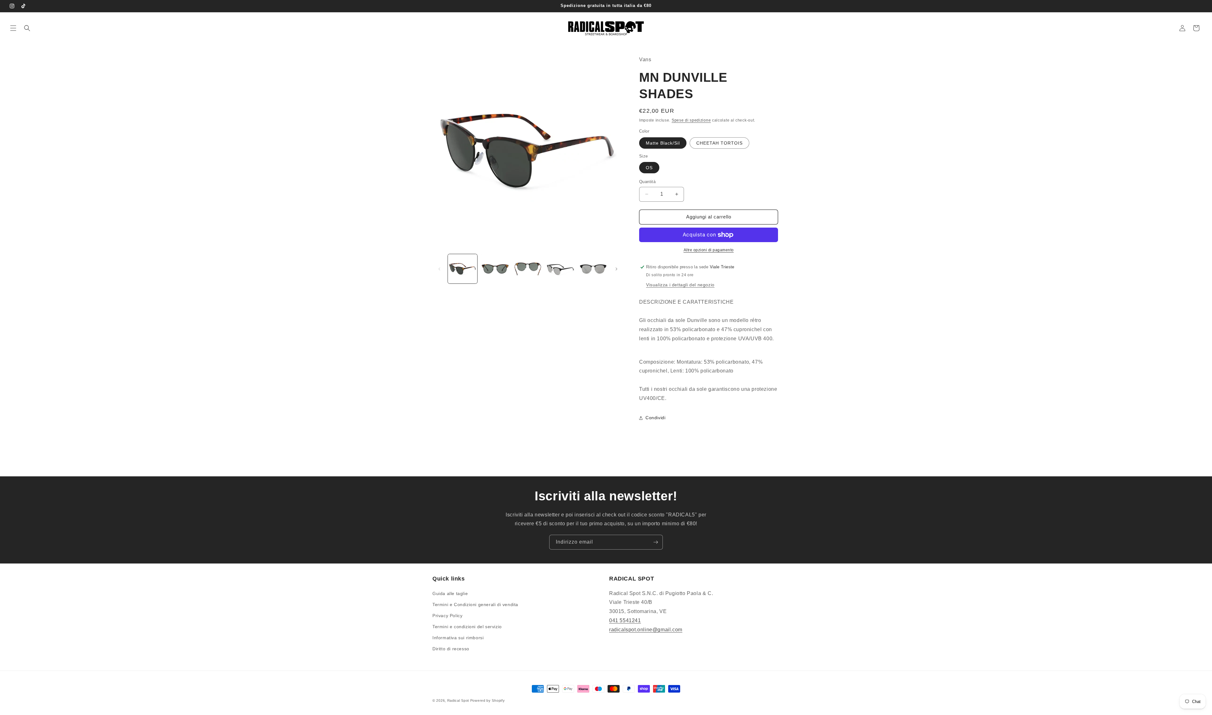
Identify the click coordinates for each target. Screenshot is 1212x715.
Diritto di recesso (450, 648)
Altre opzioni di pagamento (709, 250)
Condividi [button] (655, 417)
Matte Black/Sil (663, 143)
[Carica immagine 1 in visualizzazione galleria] (462, 268)
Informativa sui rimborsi (458, 637)
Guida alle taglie (450, 593)
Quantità (647, 181)
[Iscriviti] (655, 542)
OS (649, 167)
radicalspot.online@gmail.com (645, 629)
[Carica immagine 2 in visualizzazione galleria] (495, 268)
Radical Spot (458, 700)
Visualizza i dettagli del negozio (680, 284)
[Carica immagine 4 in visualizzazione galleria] (560, 268)
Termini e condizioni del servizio (467, 626)
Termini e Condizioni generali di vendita (475, 604)
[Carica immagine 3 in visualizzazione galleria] (528, 268)
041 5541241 (625, 620)
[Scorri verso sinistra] (439, 269)
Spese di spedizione (691, 120)
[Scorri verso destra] (616, 269)
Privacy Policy (447, 615)
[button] (13, 28)
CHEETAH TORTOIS (719, 143)
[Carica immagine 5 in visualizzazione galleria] (593, 268)
